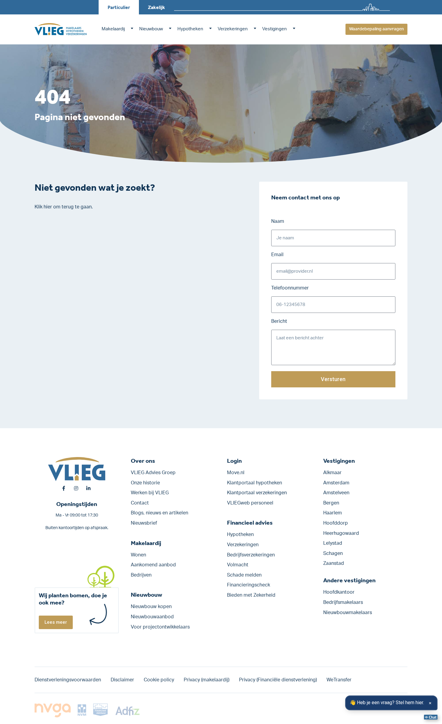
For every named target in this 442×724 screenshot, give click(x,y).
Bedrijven (141, 575)
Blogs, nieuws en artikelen (159, 512)
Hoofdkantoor (339, 592)
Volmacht (237, 564)
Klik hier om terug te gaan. (64, 206)
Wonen (138, 555)
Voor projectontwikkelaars (160, 627)
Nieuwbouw (151, 29)
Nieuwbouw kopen (151, 606)
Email (277, 254)
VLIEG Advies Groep (153, 472)
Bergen (331, 503)
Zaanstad (333, 563)
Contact (140, 503)
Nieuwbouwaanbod (152, 616)
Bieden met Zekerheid (251, 595)
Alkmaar (332, 472)
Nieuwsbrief (144, 523)
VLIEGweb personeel (250, 503)
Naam (277, 221)
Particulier (119, 7)
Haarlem (332, 512)
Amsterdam (336, 482)
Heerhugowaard (341, 533)
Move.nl (235, 472)
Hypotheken (190, 29)
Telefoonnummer (290, 288)
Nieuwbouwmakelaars (347, 612)
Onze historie (145, 482)
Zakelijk (156, 7)
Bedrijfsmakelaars (343, 602)
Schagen (333, 553)
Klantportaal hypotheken (254, 482)
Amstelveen (336, 492)
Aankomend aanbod (153, 564)
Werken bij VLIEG (150, 492)
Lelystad (332, 543)
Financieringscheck (248, 585)
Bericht (279, 321)
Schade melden (244, 575)
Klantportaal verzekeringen (257, 492)
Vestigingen (274, 29)
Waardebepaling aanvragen (376, 29)
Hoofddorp (335, 523)
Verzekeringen (233, 29)
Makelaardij (113, 29)
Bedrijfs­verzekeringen (251, 555)
